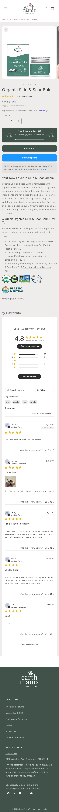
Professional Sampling (16, 719)
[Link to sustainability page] (6, 284)
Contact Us (11, 753)
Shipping (5, 106)
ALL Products (13, 19)
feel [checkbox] (24, 402)
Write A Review (29, 376)
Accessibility (11, 731)
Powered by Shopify (39, 809)
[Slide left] (23, 84)
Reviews (9, 725)
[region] (29, 354)
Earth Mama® (24, 809)
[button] (5, 9)
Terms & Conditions (14, 737)
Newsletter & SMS (14, 713)
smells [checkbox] (33, 402)
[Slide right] (36, 84)
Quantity (6, 115)
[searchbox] (19, 390)
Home (4, 19)
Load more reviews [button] (29, 645)
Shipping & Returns (14, 707)
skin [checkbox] (7, 402)
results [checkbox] (16, 402)
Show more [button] (10, 408)
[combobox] (43, 414)
